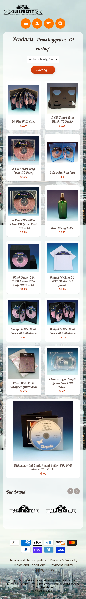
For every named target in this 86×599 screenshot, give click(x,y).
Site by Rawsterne (43, 587)
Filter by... (43, 70)
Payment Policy (61, 565)
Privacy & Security (63, 560)
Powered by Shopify (43, 591)
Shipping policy (43, 570)
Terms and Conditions (29, 565)
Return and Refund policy (27, 560)
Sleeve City (34, 581)
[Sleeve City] (23, 9)
